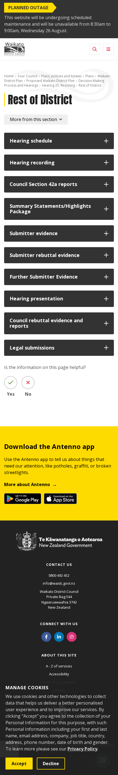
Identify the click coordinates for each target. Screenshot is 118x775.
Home (9, 76)
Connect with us (59, 623)
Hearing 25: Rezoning (58, 85)
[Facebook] (46, 636)
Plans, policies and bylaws (61, 76)
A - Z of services (59, 666)
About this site (59, 655)
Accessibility (59, 674)
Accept (19, 764)
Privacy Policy (82, 749)
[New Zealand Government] (59, 546)
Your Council (27, 76)
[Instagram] (72, 636)
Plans (89, 76)
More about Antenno (27, 484)
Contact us (59, 564)
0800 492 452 (59, 575)
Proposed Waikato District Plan (50, 80)
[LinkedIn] (59, 636)
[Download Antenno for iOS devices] (60, 498)
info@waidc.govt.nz (59, 583)
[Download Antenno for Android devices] (22, 498)
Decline (51, 764)
